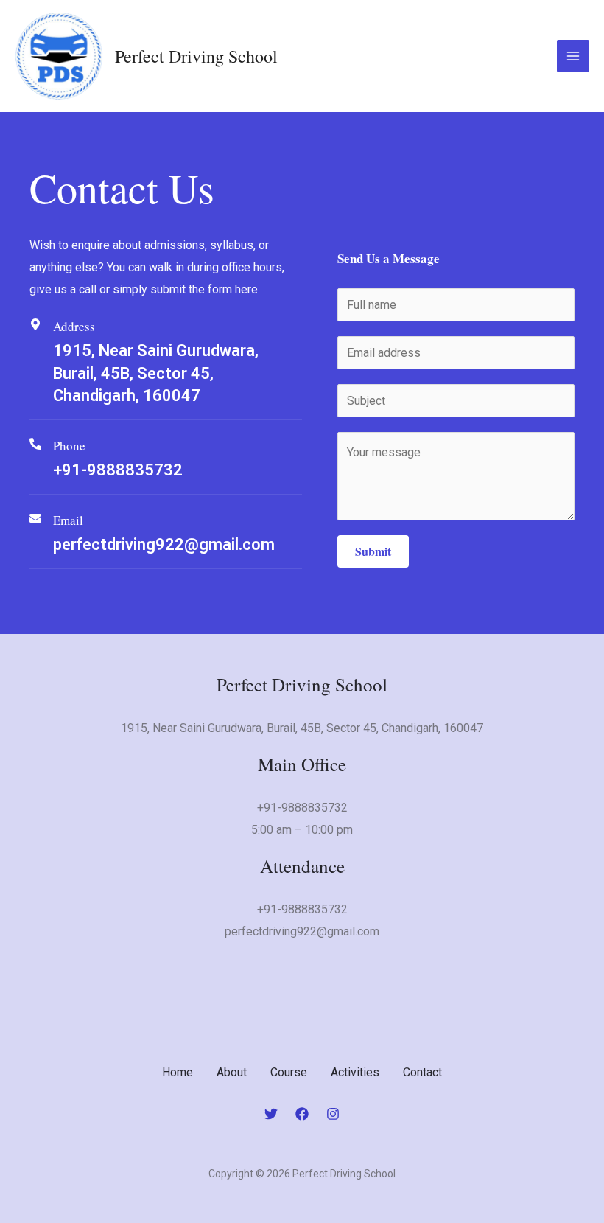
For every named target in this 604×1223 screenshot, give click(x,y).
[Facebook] (302, 1114)
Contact (422, 1072)
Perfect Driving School (196, 56)
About (232, 1072)
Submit (373, 551)
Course (288, 1072)
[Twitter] (271, 1114)
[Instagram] (333, 1114)
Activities (355, 1072)
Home (177, 1072)
